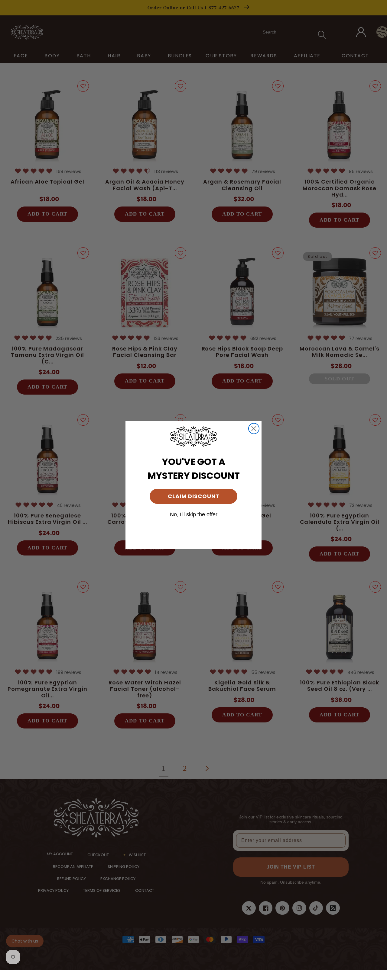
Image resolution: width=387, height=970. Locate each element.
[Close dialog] (254, 428)
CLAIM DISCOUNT (194, 496)
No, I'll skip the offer (193, 514)
